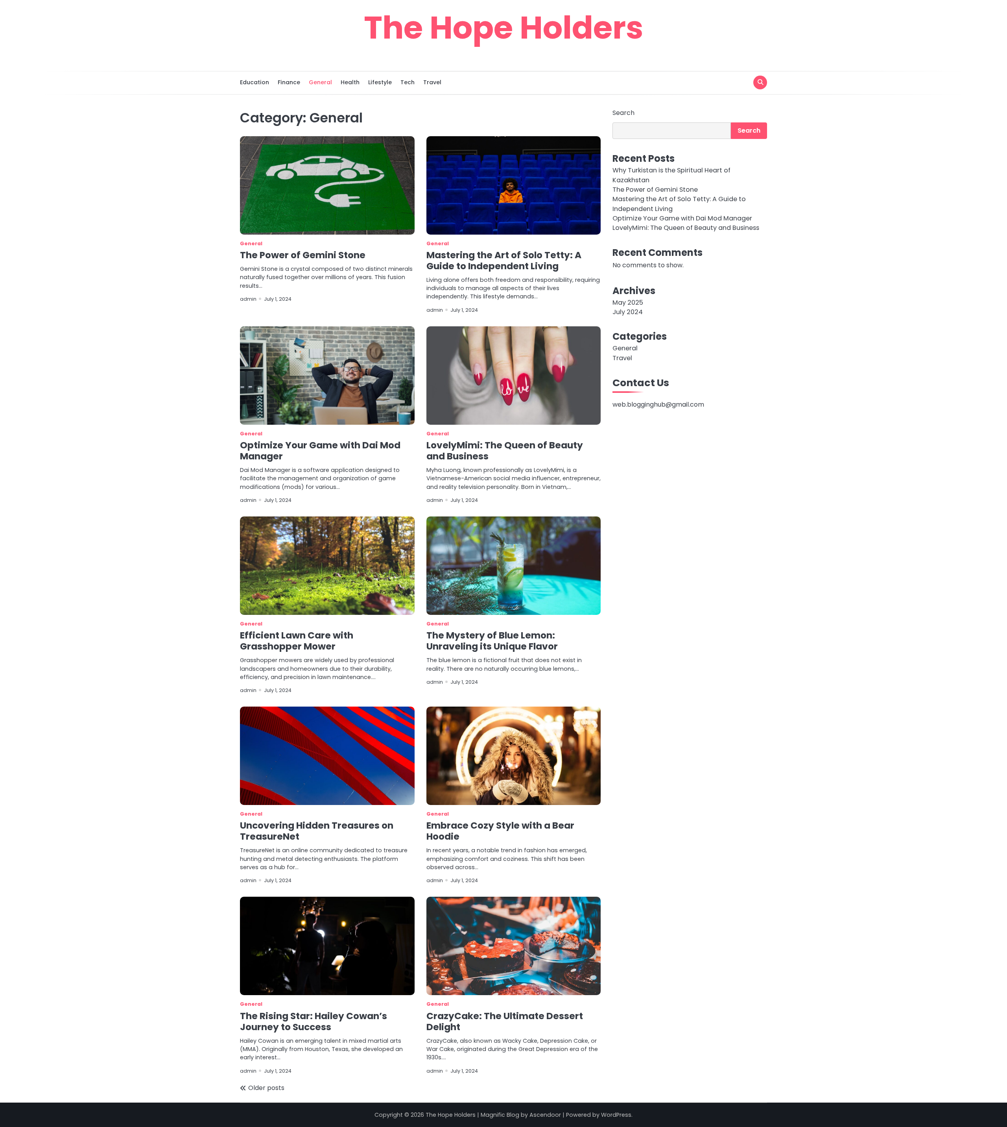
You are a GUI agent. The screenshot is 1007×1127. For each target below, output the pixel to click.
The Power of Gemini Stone (302, 255)
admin (248, 299)
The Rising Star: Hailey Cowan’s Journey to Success (313, 1021)
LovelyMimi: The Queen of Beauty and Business (504, 451)
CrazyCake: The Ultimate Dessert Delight (504, 1021)
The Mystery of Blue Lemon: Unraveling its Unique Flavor (492, 641)
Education (254, 82)
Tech (407, 82)
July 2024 (627, 311)
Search (623, 112)
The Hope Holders (504, 28)
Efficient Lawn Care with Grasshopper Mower (296, 641)
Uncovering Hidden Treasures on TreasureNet (316, 831)
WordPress (616, 1115)
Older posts (266, 1087)
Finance (289, 82)
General (320, 82)
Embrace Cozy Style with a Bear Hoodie (500, 831)
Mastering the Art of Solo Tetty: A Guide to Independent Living (503, 260)
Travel (432, 82)
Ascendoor (545, 1115)
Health (350, 82)
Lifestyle (380, 82)
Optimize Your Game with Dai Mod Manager (320, 451)
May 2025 (627, 302)
